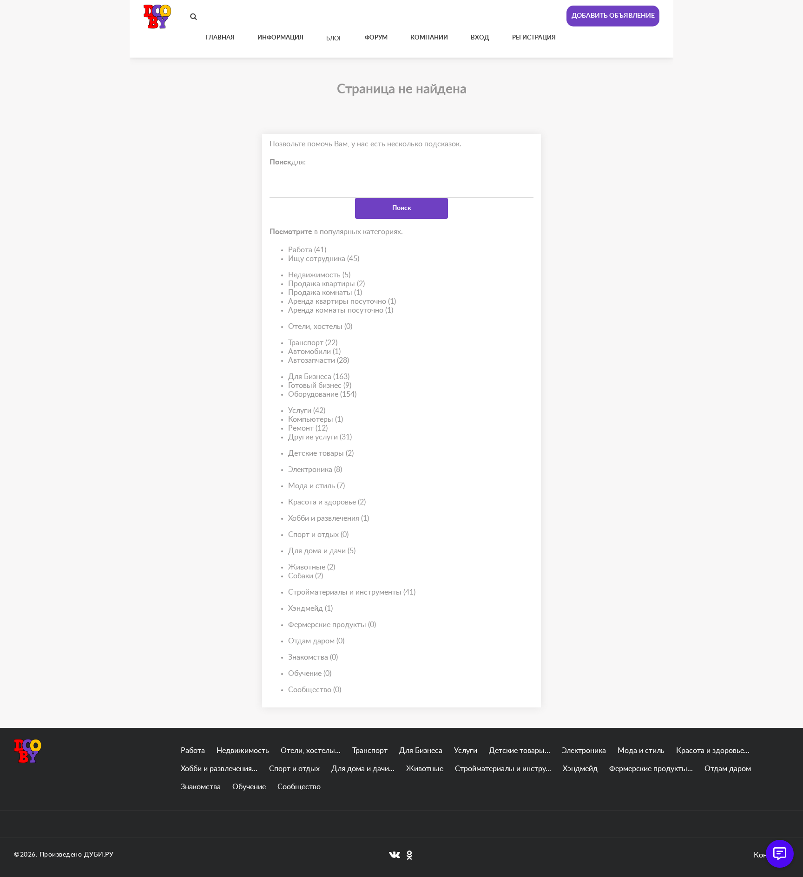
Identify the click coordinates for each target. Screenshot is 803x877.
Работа (307, 250)
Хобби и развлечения (328, 518)
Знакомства (313, 657)
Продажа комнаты (325, 292)
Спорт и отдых (318, 534)
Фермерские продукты (332, 624)
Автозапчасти (318, 360)
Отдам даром (316, 641)
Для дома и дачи (321, 551)
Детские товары (321, 453)
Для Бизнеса (318, 376)
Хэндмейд (310, 608)
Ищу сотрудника (323, 258)
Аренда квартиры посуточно (342, 301)
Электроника (315, 469)
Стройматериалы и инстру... (503, 768)
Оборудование (322, 394)
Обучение (309, 673)
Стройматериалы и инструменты (351, 592)
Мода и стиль (316, 486)
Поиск (401, 208)
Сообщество (314, 690)
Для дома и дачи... (363, 768)
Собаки (305, 576)
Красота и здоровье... (713, 750)
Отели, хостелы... (311, 750)
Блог (334, 39)
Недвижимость (319, 275)
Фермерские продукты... (651, 768)
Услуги (306, 410)
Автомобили (314, 351)
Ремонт (308, 428)
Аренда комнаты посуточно (340, 310)
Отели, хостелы (320, 326)
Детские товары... (519, 750)
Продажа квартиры (326, 284)
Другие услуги (320, 437)
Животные (311, 567)
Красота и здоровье (327, 502)
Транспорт (312, 343)
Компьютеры (315, 419)
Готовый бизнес (319, 385)
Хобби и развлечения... (219, 768)
